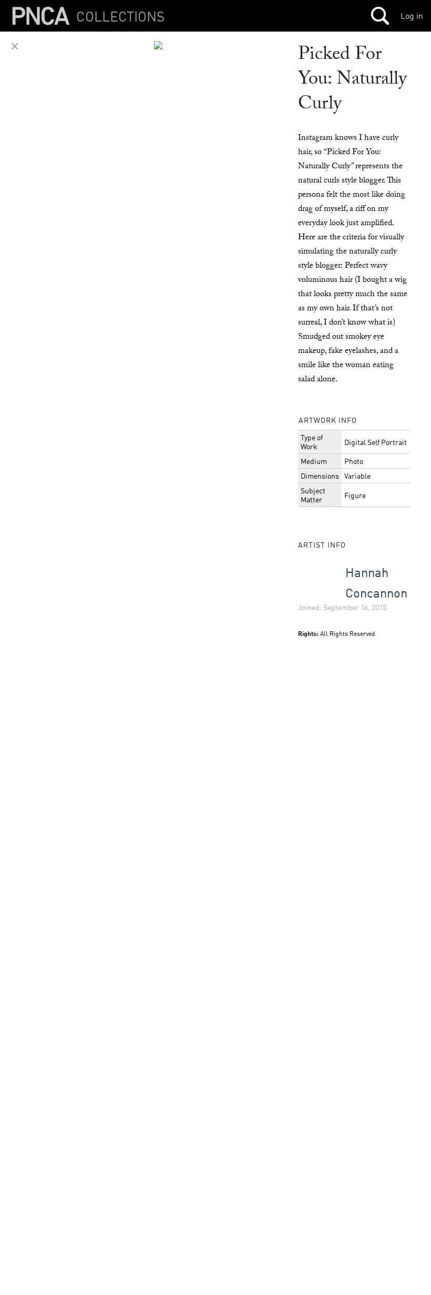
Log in (412, 16)
